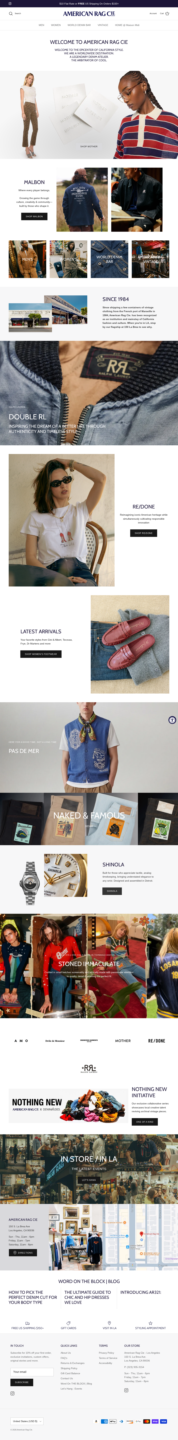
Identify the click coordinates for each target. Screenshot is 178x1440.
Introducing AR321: (140, 1292)
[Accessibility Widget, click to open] (172, 720)
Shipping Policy (69, 1368)
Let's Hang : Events (71, 1388)
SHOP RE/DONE (144, 533)
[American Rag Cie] (89, 14)
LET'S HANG (89, 1180)
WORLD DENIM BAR (79, 25)
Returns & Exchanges (72, 1363)
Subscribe (22, 1382)
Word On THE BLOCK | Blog (76, 1383)
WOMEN (56, 25)
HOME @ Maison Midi (127, 25)
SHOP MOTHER (89, 146)
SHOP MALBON (34, 216)
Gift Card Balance (70, 1373)
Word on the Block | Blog (89, 1281)
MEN (41, 25)
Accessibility (105, 1363)
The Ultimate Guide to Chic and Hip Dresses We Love (87, 1297)
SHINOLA (112, 891)
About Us (66, 1352)
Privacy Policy (106, 1352)
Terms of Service (108, 1358)
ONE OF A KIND (144, 1122)
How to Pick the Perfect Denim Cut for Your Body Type (33, 1297)
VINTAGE (103, 25)
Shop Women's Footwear (41, 654)
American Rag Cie (24, 1430)
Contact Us (67, 1378)
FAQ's (64, 1358)
